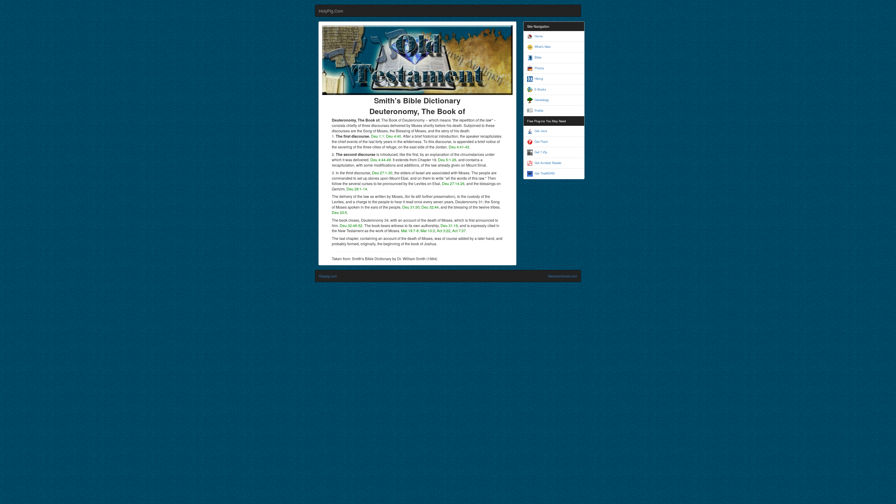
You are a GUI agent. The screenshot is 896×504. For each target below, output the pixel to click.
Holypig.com (328, 276)
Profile (539, 110)
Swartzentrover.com (562, 276)
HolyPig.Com (331, 11)
